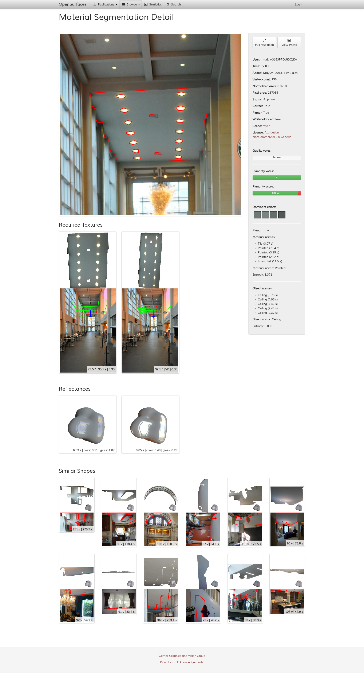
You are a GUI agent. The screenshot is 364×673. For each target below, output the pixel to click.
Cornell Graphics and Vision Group (182, 656)
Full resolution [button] (264, 45)
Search (175, 4)
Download (167, 662)
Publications (106, 4)
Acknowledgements (190, 662)
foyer (266, 126)
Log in (299, 4)
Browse (132, 4)
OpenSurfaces (73, 4)
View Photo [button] (289, 45)
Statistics (155, 4)
